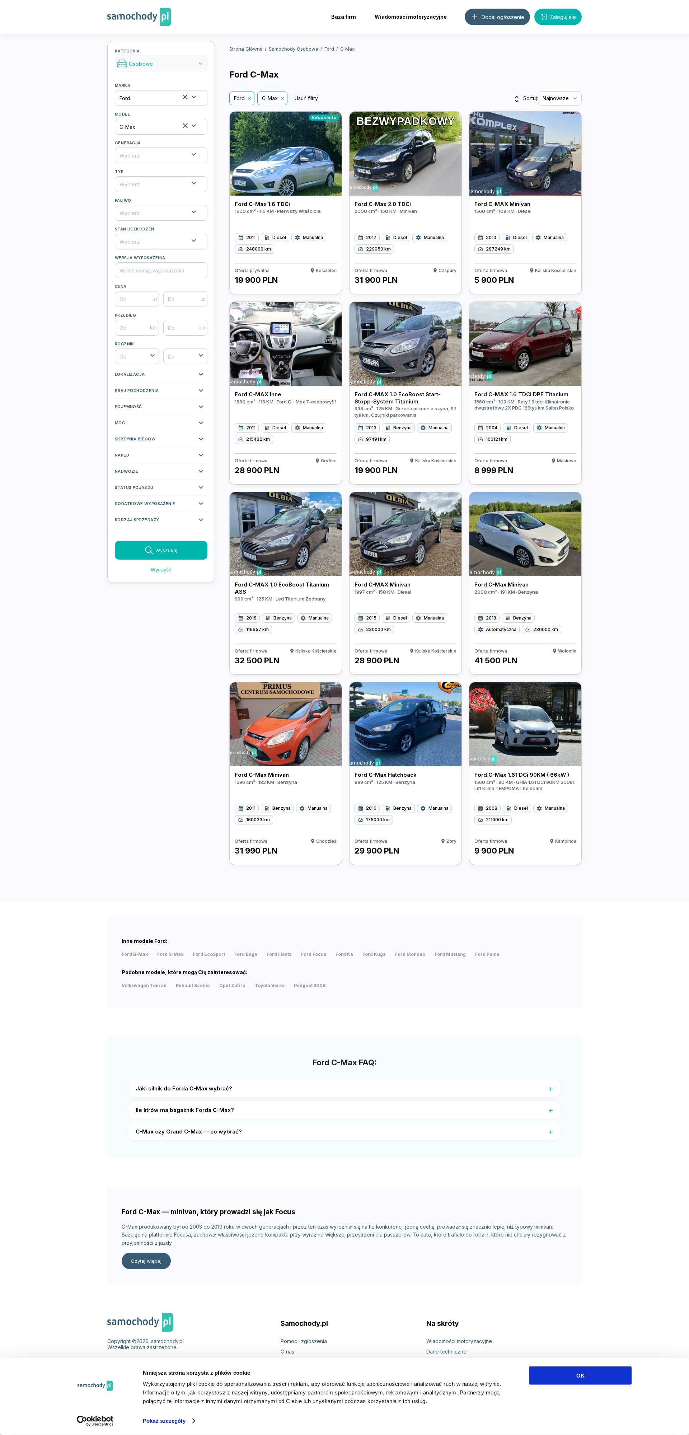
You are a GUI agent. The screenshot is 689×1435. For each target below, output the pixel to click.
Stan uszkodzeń (134, 229)
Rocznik (124, 343)
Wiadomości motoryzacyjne (411, 17)
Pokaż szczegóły (164, 1421)
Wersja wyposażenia (140, 257)
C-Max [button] (270, 98)
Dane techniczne (446, 1351)
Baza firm (343, 17)
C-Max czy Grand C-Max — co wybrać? (189, 1131)
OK (580, 1376)
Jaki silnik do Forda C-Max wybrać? (184, 1088)
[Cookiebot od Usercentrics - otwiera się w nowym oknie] (95, 1421)
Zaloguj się (562, 17)
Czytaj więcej (146, 1261)
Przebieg (125, 315)
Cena (121, 286)
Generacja (128, 142)
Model (122, 114)
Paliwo (123, 200)
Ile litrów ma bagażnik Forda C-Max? (185, 1110)
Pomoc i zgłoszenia (304, 1341)
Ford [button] (239, 98)
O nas (287, 1351)
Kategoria (159, 57)
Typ (119, 171)
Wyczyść (161, 569)
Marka (122, 85)
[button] (161, 376)
